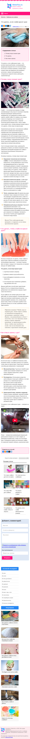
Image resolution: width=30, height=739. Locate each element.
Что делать (8, 56)
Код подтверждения (7, 550)
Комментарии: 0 (16, 26)
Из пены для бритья (7, 578)
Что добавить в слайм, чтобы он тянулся (8, 509)
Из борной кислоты (6, 600)
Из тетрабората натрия (7, 597)
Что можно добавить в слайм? (18, 492)
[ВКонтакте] (2, 26)
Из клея (4, 573)
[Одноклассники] (4, 26)
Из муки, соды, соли (7, 592)
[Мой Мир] (6, 26)
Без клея (4, 576)
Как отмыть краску (10, 58)
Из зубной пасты (6, 581)
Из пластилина (5, 595)
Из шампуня (5, 584)
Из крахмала (5, 586)
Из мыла (4, 589)
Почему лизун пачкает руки (13, 53)
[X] (8, 26)
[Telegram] (10, 26)
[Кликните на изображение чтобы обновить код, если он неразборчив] (15, 546)
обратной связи (9, 737)
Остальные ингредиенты (8, 603)
